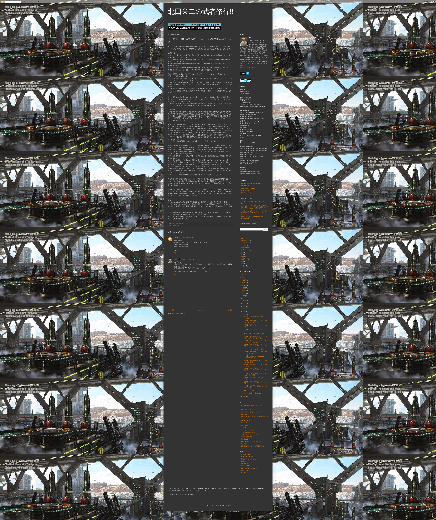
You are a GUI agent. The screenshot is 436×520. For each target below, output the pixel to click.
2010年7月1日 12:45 (187, 259)
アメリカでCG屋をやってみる (250, 434)
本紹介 (243, 266)
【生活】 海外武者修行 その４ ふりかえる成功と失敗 (255, 321)
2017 (243, 277)
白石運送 (244, 444)
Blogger (228, 505)
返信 (174, 253)
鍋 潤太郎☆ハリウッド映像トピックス (253, 446)
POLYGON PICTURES (248, 188)
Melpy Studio (245, 425)
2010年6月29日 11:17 (187, 237)
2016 (243, 280)
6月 (244, 314)
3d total (243, 473)
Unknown (176, 237)
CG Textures (245, 463)
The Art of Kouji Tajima (248, 432)
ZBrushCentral (245, 454)
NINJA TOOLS (251, 223)
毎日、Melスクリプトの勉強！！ (251, 441)
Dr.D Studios (245, 186)
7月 (244, 311)
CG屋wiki (244, 414)
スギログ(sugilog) (246, 437)
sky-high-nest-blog (247, 430)
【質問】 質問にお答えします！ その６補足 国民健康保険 (255, 341)
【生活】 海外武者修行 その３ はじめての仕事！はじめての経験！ (255, 337)
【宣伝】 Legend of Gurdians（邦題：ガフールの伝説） (255, 374)
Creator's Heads (246, 420)
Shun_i (243, 427)
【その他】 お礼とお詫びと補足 (253, 349)
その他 (243, 245)
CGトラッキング (246, 409)
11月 (244, 301)
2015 (243, 282)
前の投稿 (229, 310)
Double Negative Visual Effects (250, 183)
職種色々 (244, 259)
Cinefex (243, 461)
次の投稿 (171, 310)
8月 (244, 309)
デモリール (244, 247)
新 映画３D (244, 439)
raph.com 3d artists (247, 456)
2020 (243, 275)
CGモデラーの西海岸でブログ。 (251, 412)
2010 (243, 296)
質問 (242, 254)
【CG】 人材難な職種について (253, 393)
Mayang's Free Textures (248, 459)
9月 (244, 306)
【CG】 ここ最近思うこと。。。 (253, 390)
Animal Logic (245, 190)
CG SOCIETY (245, 466)
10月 (244, 303)
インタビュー (245, 243)
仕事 (174, 225)
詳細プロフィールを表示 (247, 68)
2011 (243, 293)
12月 (244, 298)
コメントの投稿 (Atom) (178, 313)
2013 (243, 288)
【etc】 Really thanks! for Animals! (254, 333)
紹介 (242, 257)
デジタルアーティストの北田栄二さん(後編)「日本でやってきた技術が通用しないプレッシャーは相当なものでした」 (254, 207)
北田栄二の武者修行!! (200, 11)
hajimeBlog (244, 423)
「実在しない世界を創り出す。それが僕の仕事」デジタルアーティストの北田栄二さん (254, 212)
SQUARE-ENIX (246, 193)
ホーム (200, 310)
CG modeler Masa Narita (249, 468)
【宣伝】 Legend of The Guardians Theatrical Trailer (254, 357)
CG (242, 238)
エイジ (175, 259)
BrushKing (244, 470)
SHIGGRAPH (245, 240)
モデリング (244, 250)
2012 (243, 290)
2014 (243, 285)
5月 (244, 396)
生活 (178, 225)
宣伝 (242, 264)
